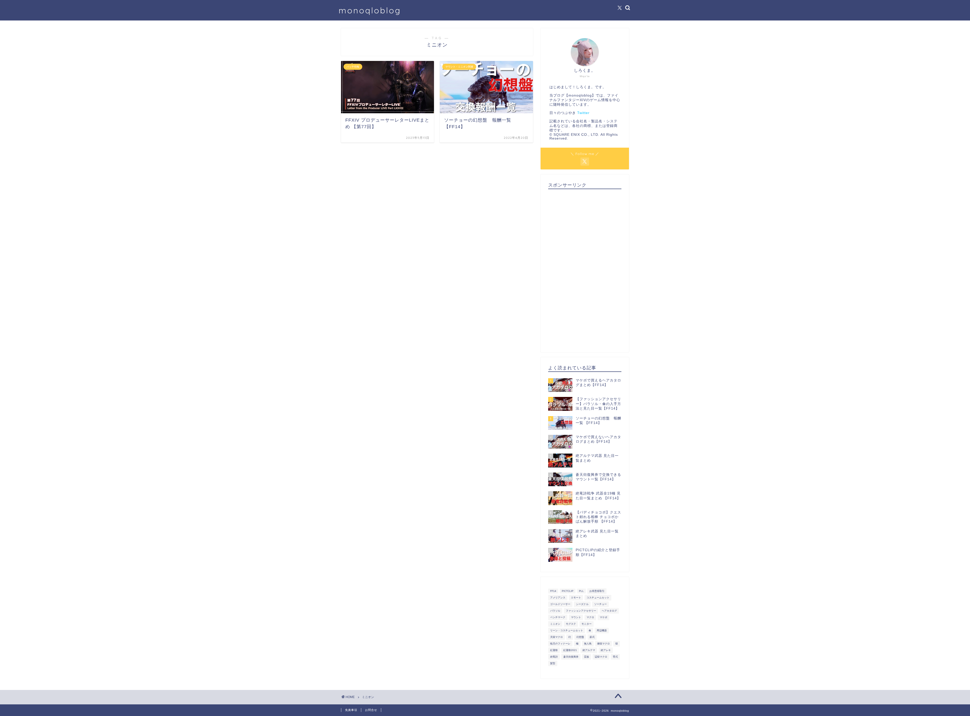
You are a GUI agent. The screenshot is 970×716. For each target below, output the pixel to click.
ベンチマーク (557, 617)
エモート (576, 597)
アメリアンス (557, 597)
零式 (615, 656)
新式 (592, 637)
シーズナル (582, 604)
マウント (576, 617)
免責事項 (351, 709)
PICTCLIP (567, 591)
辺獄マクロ (601, 656)
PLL (581, 591)
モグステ (571, 623)
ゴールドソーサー (560, 604)
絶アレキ (606, 650)
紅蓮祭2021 (570, 650)
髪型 (552, 663)
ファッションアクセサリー (581, 610)
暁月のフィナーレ (560, 643)
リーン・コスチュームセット (566, 630)
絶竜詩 (554, 656)
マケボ (603, 617)
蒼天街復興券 (570, 656)
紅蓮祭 (554, 650)
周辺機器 (602, 630)
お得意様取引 (596, 591)
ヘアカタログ (609, 610)
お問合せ (371, 709)
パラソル (555, 610)
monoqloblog (369, 10)
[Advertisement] (584, 269)
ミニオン (555, 623)
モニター (586, 623)
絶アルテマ (589, 650)
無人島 (588, 643)
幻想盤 (580, 637)
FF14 (553, 591)
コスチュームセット (598, 597)
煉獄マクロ (603, 643)
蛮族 (586, 656)
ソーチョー (600, 604)
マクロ (590, 617)
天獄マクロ (556, 637)
